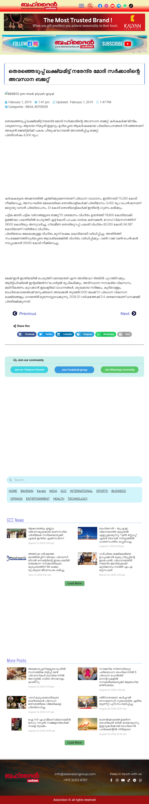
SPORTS (102, 491)
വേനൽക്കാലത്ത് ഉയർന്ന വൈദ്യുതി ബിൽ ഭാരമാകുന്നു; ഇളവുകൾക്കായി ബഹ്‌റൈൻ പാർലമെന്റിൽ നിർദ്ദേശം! (119, 724)
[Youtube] (123, 780)
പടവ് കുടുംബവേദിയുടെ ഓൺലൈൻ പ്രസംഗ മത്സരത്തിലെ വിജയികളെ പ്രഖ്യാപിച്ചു (44, 702)
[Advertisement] (74, 167)
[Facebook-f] (111, 780)
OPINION (16, 498)
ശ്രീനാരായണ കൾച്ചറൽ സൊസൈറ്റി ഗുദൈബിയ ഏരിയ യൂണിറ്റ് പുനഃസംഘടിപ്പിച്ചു (120, 701)
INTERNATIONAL (81, 491)
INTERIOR (41, 107)
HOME (13, 491)
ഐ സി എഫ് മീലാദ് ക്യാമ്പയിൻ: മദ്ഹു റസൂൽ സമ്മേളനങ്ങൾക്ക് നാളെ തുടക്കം (49, 723)
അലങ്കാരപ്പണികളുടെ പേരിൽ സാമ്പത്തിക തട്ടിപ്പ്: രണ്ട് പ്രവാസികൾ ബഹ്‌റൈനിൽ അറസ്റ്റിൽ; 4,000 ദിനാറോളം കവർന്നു (47, 675)
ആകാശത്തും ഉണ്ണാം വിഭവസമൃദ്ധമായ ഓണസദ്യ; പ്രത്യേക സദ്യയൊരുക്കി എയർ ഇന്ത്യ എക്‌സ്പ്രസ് (47, 533)
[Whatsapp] (140, 780)
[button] (81, 6)
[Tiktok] (128, 780)
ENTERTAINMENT (38, 498)
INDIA (29, 107)
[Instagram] (117, 780)
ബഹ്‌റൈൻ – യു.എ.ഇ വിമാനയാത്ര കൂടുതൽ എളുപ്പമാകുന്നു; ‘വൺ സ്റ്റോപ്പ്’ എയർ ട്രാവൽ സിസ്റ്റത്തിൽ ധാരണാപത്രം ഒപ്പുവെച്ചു (118, 535)
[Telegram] (134, 780)
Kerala (41, 491)
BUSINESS (118, 491)
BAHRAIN (27, 491)
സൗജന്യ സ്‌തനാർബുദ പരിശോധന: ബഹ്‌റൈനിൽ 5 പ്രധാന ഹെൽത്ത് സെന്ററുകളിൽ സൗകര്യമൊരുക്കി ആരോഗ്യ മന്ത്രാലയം (118, 677)
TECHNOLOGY (77, 498)
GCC (64, 491)
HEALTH (58, 498)
